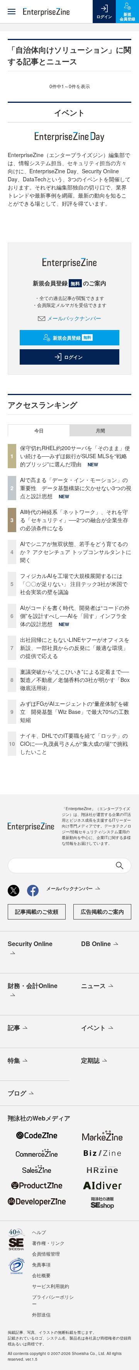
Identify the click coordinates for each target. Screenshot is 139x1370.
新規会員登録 (72, 337)
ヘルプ (39, 1232)
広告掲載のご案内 (102, 911)
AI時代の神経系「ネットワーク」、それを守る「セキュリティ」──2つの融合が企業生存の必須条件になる (74, 520)
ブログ (17, 1093)
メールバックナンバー (74, 318)
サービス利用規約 (50, 1286)
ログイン (73, 356)
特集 (14, 1060)
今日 (39, 430)
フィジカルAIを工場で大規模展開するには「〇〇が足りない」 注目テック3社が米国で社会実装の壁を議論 (73, 584)
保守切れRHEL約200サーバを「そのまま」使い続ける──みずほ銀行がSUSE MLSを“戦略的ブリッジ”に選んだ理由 (75, 456)
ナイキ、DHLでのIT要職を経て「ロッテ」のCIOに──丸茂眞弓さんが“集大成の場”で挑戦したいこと (74, 743)
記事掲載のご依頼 (36, 911)
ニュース (93, 985)
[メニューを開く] (11, 11)
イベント (93, 1027)
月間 (100, 430)
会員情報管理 (46, 1253)
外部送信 (41, 1314)
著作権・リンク (48, 1242)
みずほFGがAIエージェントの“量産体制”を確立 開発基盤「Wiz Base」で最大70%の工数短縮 (74, 712)
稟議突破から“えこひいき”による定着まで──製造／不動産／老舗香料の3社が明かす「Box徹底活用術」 (75, 680)
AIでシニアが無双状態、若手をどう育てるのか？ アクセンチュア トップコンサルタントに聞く (75, 552)
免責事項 (41, 1264)
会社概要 (41, 1275)
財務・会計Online (33, 985)
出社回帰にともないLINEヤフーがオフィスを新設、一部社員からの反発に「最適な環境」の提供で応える (74, 648)
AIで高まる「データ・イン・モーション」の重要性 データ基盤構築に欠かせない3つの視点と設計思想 (75, 488)
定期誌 (90, 1060)
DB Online (96, 943)
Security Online (30, 943)
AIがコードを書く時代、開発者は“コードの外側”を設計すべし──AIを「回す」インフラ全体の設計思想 (75, 616)
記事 (14, 1027)
